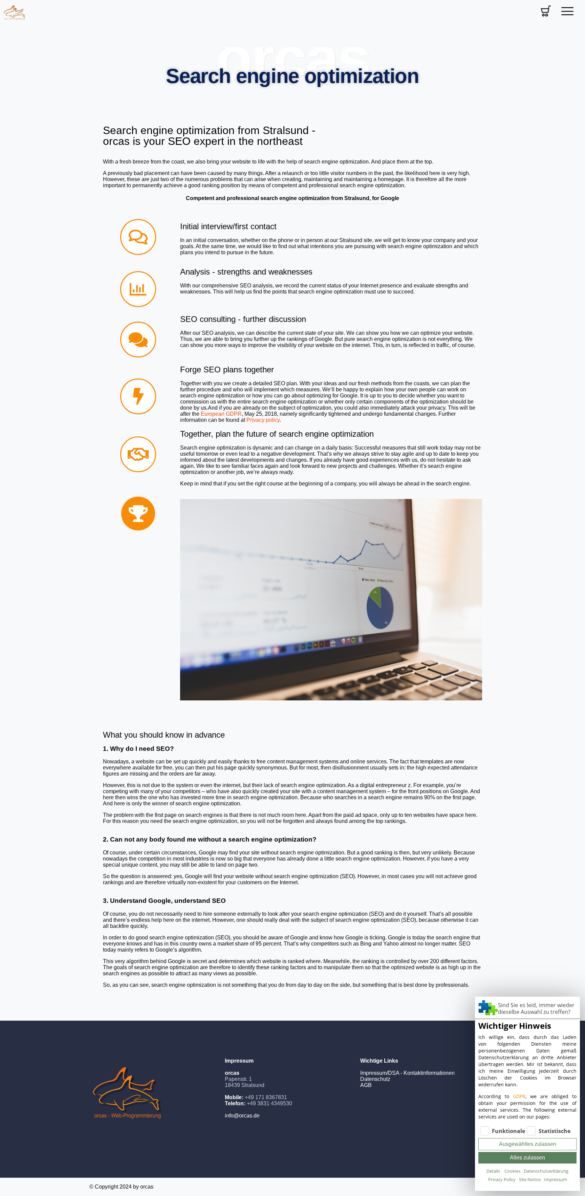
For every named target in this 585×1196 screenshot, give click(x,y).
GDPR (519, 1096)
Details (493, 1171)
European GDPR (221, 414)
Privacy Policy (502, 1179)
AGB (366, 1085)
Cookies (512, 1171)
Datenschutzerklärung (546, 1171)
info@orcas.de (242, 1115)
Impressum (555, 1179)
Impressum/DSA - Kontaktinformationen (407, 1073)
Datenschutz (375, 1079)
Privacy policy (263, 420)
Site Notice (530, 1179)
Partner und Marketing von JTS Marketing (410, 1091)
